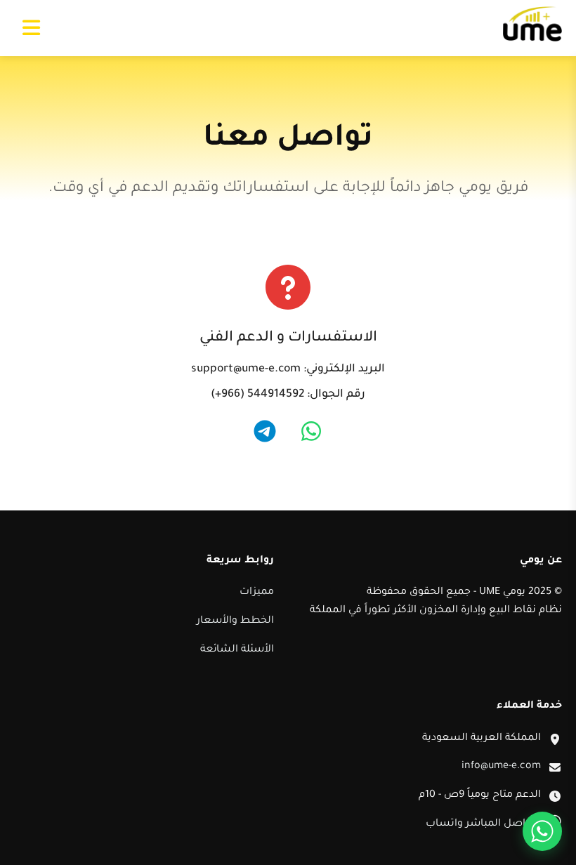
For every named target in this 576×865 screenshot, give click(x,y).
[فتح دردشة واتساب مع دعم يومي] (542, 831)
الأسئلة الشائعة (237, 650)
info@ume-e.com (501, 766)
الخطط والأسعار (235, 621)
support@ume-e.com (246, 370)
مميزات (257, 592)
